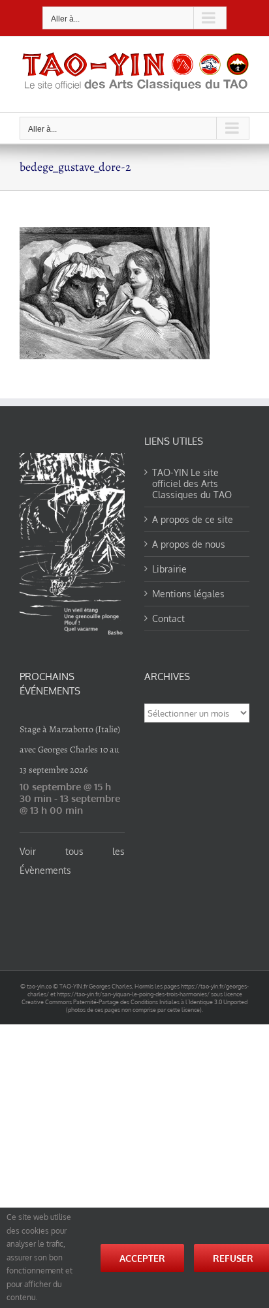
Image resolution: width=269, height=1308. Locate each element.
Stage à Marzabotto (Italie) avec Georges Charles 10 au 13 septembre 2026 (70, 749)
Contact (168, 618)
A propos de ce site (192, 519)
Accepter (142, 1258)
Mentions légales (188, 593)
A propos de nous (188, 544)
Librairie (169, 568)
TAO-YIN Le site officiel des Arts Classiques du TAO (192, 483)
